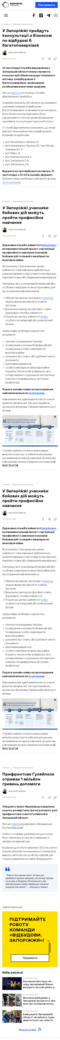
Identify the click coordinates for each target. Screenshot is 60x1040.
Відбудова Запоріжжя (23, 24)
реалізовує (49, 245)
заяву (44, 316)
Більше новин (27, 1032)
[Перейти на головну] (12, 5)
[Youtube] (56, 15)
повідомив (17, 824)
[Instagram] (41, 15)
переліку (48, 298)
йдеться (16, 93)
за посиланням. (11, 182)
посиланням (36, 393)
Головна (6, 24)
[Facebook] (34, 15)
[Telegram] (48, 15)
